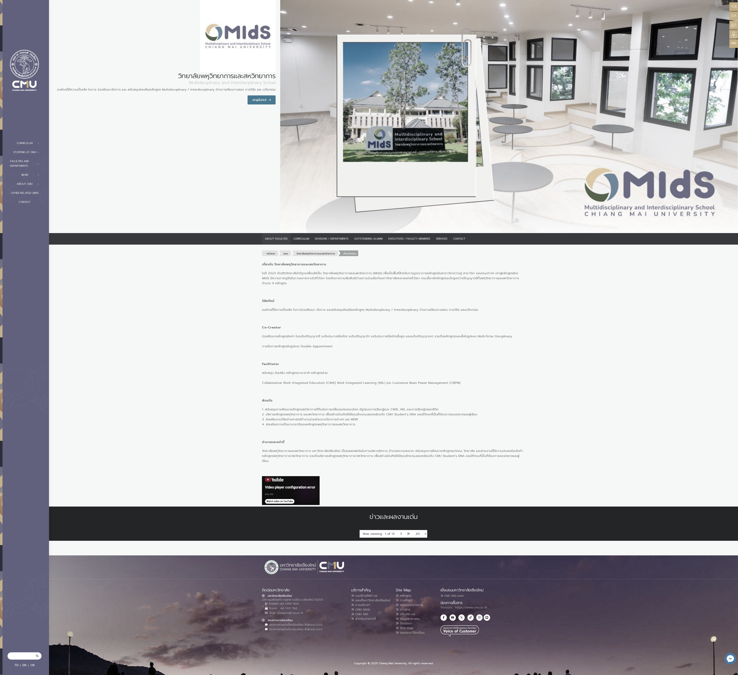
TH (16, 665)
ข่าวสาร (404, 609)
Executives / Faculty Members (409, 239)
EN (24, 665)
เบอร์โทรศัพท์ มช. (366, 595)
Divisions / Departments (331, 239)
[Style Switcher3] (733, 6)
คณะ (285, 253)
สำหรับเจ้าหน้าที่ (365, 619)
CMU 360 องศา (453, 596)
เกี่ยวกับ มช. (407, 614)
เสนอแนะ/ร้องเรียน (411, 632)
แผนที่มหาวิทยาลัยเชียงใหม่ (372, 600)
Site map (406, 628)
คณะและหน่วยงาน (411, 605)
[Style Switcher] (733, 16)
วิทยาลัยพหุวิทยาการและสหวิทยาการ (315, 253)
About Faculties (276, 239)
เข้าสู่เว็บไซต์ (259, 100)
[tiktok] (470, 617)
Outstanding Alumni (368, 239)
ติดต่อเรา (405, 623)
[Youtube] (453, 617)
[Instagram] (479, 617)
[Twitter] (461, 617)
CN (32, 665)
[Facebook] (443, 617)
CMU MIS (361, 614)
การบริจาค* (362, 605)
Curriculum (301, 239)
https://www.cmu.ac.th (471, 607)
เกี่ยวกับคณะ (349, 253)
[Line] (487, 617)
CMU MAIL (362, 609)
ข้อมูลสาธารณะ (409, 619)
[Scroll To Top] (731, 670)
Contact (25, 202)
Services (441, 239)
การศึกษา (405, 600)
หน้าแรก (271, 253)
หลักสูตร (405, 595)
